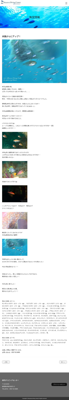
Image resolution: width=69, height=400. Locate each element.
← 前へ (6, 362)
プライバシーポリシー (59, 384)
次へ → (63, 362)
